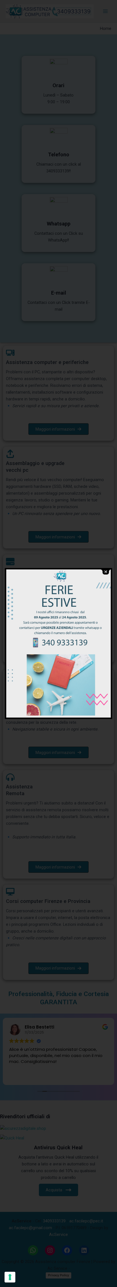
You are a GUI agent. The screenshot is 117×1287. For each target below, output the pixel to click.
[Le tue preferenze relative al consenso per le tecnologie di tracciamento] (10, 1277)
